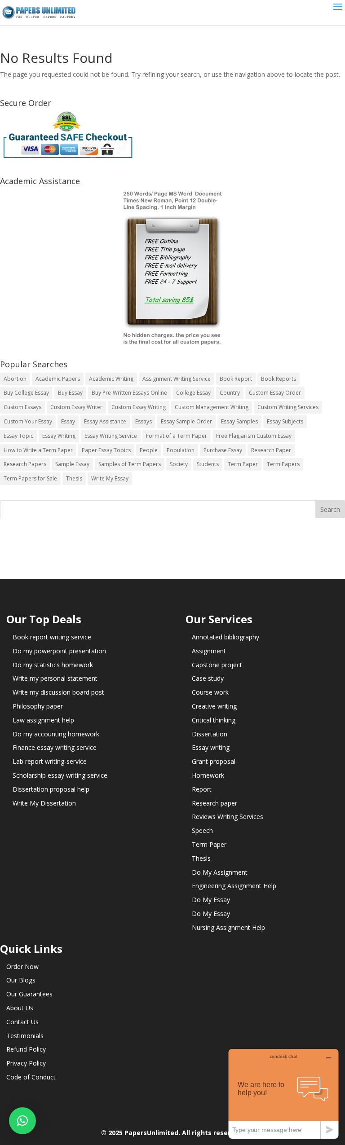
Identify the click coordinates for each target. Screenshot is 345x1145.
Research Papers (25, 464)
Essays (143, 421)
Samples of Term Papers (129, 464)
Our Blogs (20, 980)
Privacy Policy (26, 1063)
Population (181, 450)
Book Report (236, 379)
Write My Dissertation (44, 803)
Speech (202, 830)
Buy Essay (70, 392)
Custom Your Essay (28, 421)
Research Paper (271, 450)
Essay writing (211, 747)
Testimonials (25, 1035)
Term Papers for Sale (30, 478)
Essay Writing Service (110, 436)
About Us (19, 1008)
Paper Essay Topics (106, 450)
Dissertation (209, 734)
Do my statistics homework (53, 665)
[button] (22, 1120)
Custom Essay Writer (76, 407)
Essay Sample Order (186, 421)
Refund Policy (26, 1049)
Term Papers (283, 464)
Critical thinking (213, 720)
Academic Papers (57, 379)
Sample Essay (72, 464)
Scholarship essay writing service (60, 775)
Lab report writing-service (50, 761)
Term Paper (243, 464)
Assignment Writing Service (176, 379)
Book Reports (278, 379)
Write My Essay (109, 478)
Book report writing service (52, 637)
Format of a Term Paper (176, 436)
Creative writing (214, 706)
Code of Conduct (31, 1077)
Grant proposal (213, 761)
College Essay (193, 392)
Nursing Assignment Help (228, 927)
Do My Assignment (220, 872)
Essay (68, 421)
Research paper (214, 803)
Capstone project (217, 665)
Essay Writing (58, 436)
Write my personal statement (55, 678)
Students (208, 464)
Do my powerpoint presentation (59, 651)
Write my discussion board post (58, 692)
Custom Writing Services (287, 407)
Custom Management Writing (211, 407)
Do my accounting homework (56, 734)
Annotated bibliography (225, 637)
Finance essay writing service (55, 747)
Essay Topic (18, 436)
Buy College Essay (26, 392)
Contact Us (22, 1021)
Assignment (209, 651)
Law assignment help (43, 720)
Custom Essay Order (275, 392)
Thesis (74, 478)
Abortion (15, 379)
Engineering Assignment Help (234, 885)
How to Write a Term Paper (38, 450)
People (149, 450)
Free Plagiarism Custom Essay (254, 436)
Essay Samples (239, 421)
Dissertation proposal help (51, 789)
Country (230, 392)
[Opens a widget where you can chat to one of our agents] (283, 1093)
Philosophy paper (38, 706)
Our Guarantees (29, 994)
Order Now (22, 966)
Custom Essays (22, 407)
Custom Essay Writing (138, 407)
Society (179, 464)
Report (202, 789)
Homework (208, 775)
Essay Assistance (105, 421)
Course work (210, 692)
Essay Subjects (285, 421)
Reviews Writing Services (227, 816)
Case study (208, 678)
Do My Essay (211, 899)
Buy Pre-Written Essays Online (129, 392)
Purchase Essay (222, 450)
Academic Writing (111, 379)
